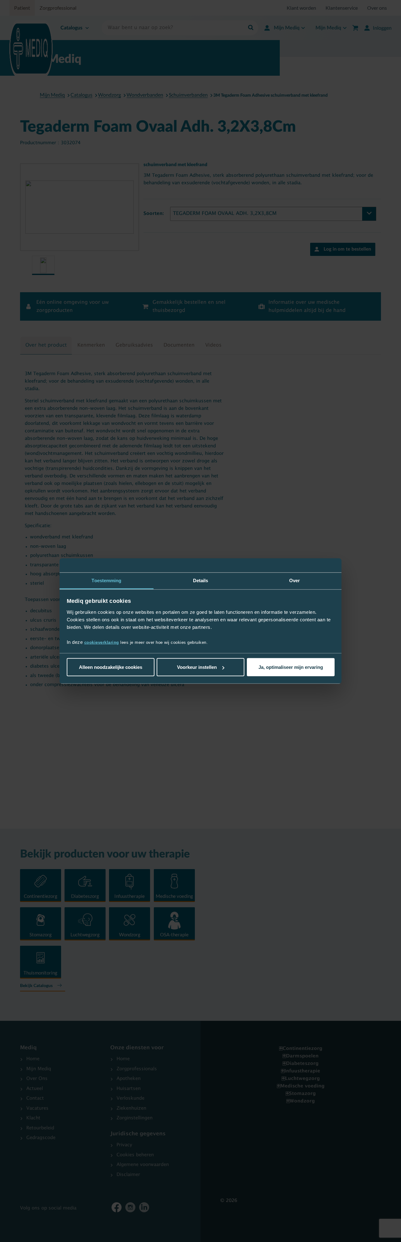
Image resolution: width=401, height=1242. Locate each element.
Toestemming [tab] (106, 580)
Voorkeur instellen (197, 667)
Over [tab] (294, 580)
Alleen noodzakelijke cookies (110, 667)
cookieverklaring (101, 642)
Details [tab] (200, 580)
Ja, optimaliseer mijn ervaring (290, 667)
